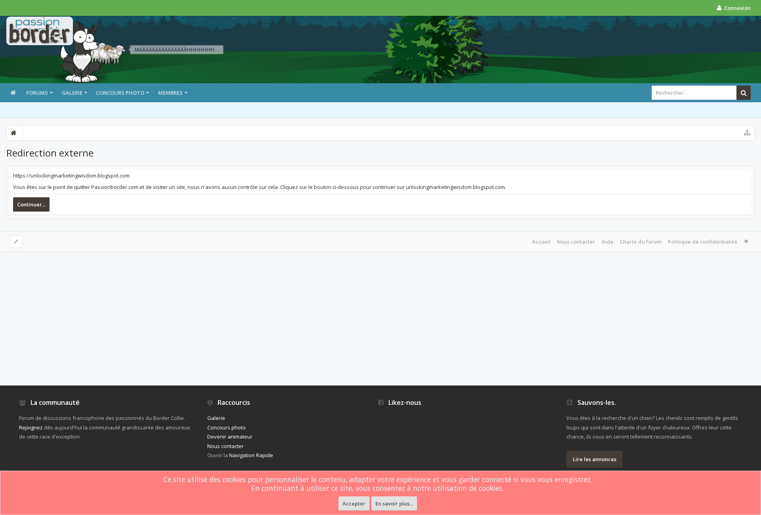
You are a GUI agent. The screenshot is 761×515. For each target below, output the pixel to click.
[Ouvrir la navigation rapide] (747, 132)
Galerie (72, 92)
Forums (37, 92)
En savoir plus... (394, 503)
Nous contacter (576, 241)
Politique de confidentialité (702, 241)
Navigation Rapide (251, 455)
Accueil (541, 241)
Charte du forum (641, 241)
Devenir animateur (229, 436)
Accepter (353, 503)
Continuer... (31, 204)
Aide (608, 241)
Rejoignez (31, 427)
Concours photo (120, 92)
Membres (170, 92)
